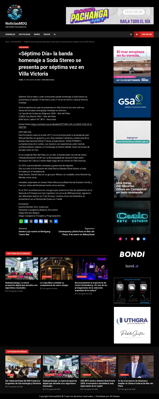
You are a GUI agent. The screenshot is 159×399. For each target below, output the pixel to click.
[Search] (131, 34)
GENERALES (10, 34)
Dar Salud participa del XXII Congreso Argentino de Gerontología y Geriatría (23, 366)
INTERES (10, 375)
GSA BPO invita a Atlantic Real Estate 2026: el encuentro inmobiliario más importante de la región (98, 366)
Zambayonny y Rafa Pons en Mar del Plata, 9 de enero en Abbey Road (76, 231)
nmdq (21, 80)
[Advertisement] (110, 15)
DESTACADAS (24, 34)
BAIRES (37, 34)
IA (54, 34)
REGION (47, 34)
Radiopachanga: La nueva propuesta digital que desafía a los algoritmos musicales (21, 268)
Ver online (147, 34)
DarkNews (101, 396)
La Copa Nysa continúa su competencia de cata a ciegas (56, 268)
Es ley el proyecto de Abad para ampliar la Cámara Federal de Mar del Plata (136, 366)
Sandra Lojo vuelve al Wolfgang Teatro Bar (34, 231)
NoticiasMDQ (16, 23)
